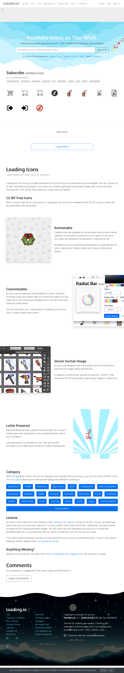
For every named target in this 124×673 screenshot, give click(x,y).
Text (39, 3)
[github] (10, 649)
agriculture (58, 486)
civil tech (54, 494)
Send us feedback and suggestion (63, 554)
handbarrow (95, 81)
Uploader (39, 621)
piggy (91, 501)
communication (108, 501)
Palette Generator (43, 634)
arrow (98, 494)
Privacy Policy (13, 624)
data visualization (107, 486)
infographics (87, 486)
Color (73, 3)
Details (104, 670)
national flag (27, 501)
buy (53, 81)
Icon (32, 3)
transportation (62, 508)
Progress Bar (63, 3)
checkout (25, 81)
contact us (11, 631)
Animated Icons (42, 618)
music (80, 501)
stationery (42, 486)
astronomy (13, 494)
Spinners (39, 614)
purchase (36, 81)
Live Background (43, 631)
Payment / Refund (15, 618)
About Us (11, 634)
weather (28, 494)
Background (49, 3)
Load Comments (18, 578)
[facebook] (10, 640)
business (69, 494)
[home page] (11, 4)
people (11, 501)
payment (46, 81)
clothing (55, 501)
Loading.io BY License (63, 522)
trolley (84, 81)
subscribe (62, 81)
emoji (67, 501)
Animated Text (42, 624)
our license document (48, 541)
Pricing (101, 3)
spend (71, 81)
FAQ (8, 614)
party (72, 486)
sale (78, 81)
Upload (25, 3)
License (10, 627)
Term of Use (12, 621)
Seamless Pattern (44, 627)
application (13, 486)
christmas (111, 494)
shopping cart (13, 81)
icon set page (12, 479)
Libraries (82, 3)
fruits (42, 501)
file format (84, 494)
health (28, 486)
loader (41, 494)
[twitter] (19, 640)
